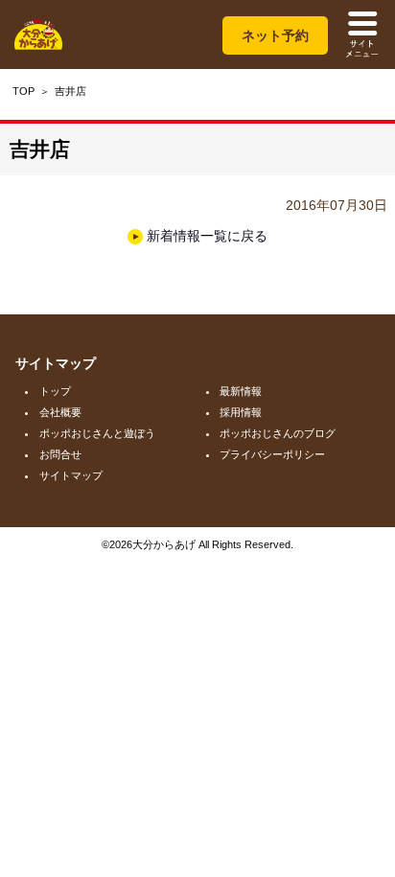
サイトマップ (71, 475)
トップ (55, 391)
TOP (23, 91)
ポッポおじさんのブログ (278, 433)
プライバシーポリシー (272, 454)
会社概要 (60, 412)
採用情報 (241, 412)
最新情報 (241, 391)
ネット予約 (275, 35)
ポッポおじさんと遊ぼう (97, 433)
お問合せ (60, 454)
